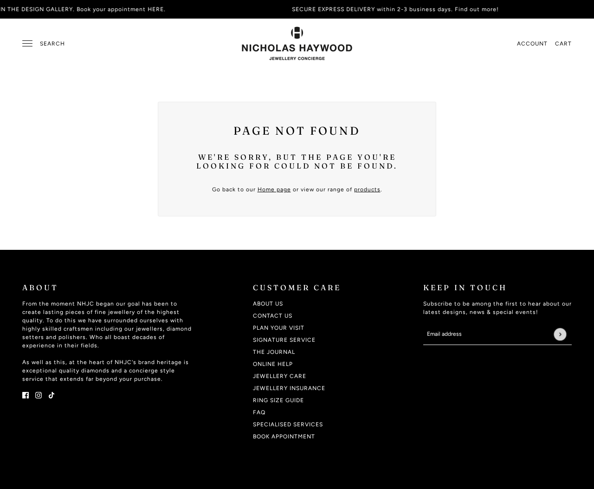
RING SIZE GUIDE (278, 400)
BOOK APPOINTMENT (284, 436)
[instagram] (38, 395)
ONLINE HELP (273, 364)
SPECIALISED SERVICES (288, 424)
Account (532, 43)
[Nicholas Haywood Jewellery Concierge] (297, 43)
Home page (274, 189)
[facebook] (25, 395)
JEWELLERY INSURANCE (289, 388)
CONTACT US (272, 316)
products (367, 189)
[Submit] (560, 334)
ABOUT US (268, 303)
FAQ (259, 412)
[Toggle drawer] (27, 43)
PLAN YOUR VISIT (278, 328)
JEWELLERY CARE (279, 376)
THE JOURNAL (274, 352)
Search (52, 43)
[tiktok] (51, 395)
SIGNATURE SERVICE (284, 340)
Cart (563, 43)
